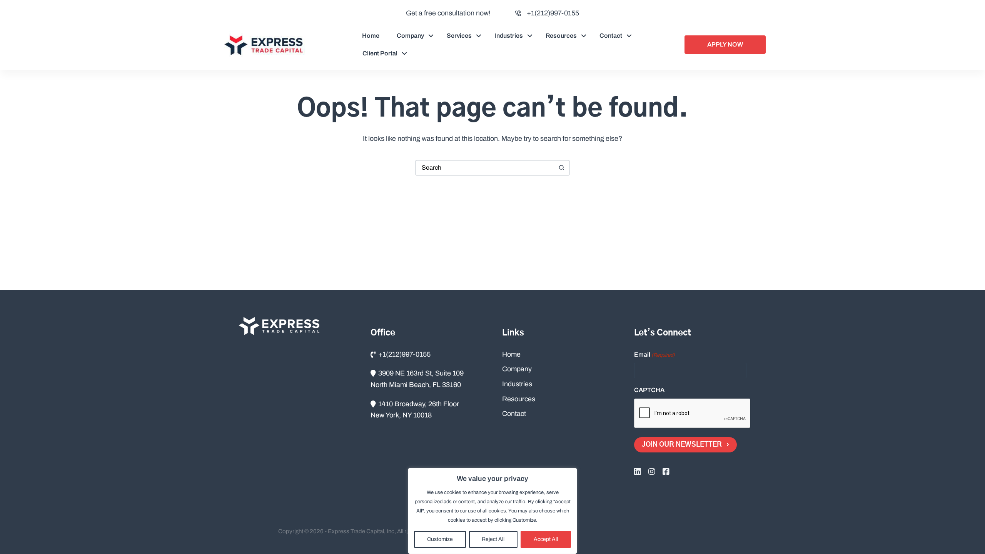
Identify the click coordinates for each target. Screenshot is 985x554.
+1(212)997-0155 (553, 13)
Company (410, 35)
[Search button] (561, 167)
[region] (492, 511)
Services (459, 35)
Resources (561, 35)
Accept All (546, 539)
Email (654, 354)
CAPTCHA (649, 390)
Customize (440, 539)
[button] (431, 36)
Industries (508, 35)
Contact (610, 35)
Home (370, 35)
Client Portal (379, 53)
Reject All (493, 539)
